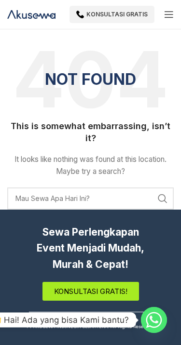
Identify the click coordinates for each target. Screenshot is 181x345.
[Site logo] (31, 14)
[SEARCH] (163, 198)
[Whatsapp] (154, 320)
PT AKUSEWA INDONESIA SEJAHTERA (67, 326)
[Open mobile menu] (169, 14)
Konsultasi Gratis (117, 14)
